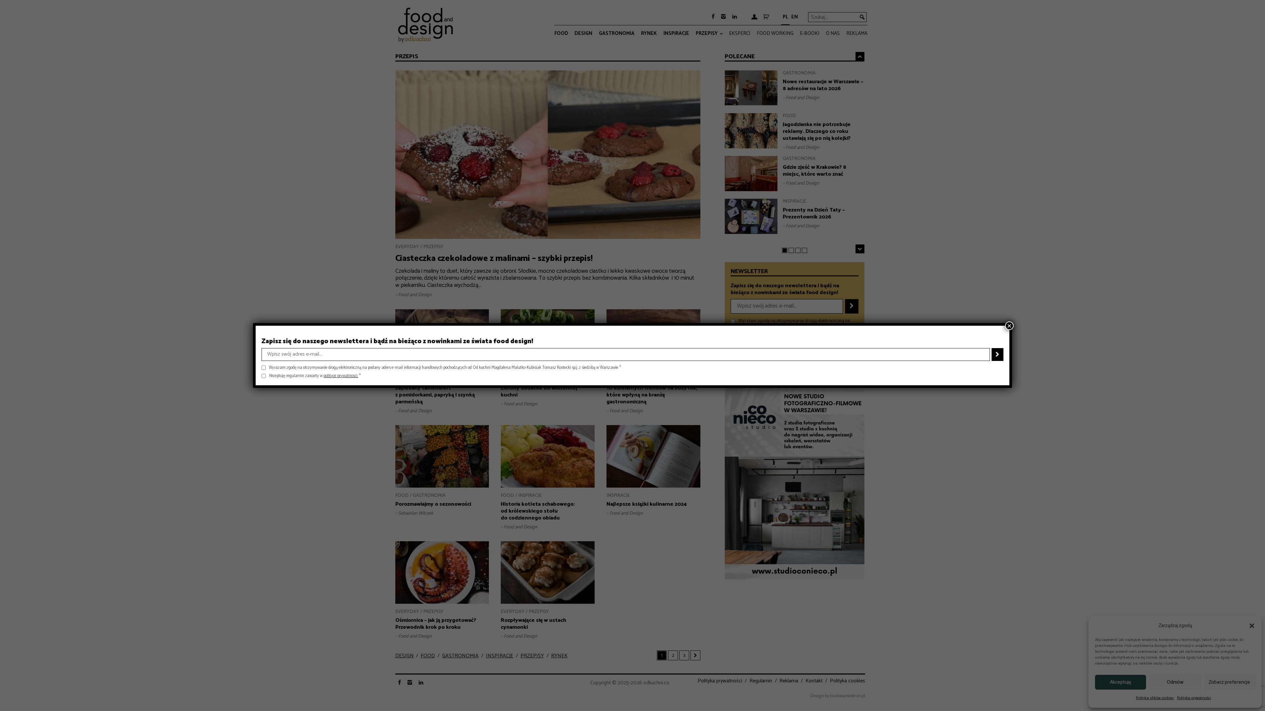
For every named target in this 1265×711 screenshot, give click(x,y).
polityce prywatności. (340, 375)
